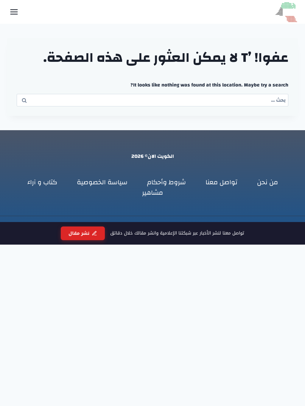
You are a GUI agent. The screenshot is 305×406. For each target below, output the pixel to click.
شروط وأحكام (166, 182)
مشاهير (152, 193)
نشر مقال (79, 233)
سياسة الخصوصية (102, 182)
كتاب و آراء (42, 182)
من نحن (267, 182)
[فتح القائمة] (14, 12)
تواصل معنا (221, 182)
